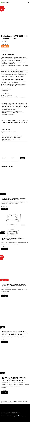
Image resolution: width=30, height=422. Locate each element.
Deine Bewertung (6, 139)
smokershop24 (4, 401)
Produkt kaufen (5, 46)
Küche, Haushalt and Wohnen (19, 382)
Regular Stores (14, 122)
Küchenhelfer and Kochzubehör (7, 384)
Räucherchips (24, 336)
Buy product (4, 208)
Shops (20, 122)
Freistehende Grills (4, 202)
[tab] (4, 51)
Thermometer (6, 291)
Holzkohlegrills (25, 202)
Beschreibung (4, 51)
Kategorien (8, 122)
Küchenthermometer (17, 384)
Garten (21, 120)
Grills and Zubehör (17, 202)
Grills (13, 202)
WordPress (9, 416)
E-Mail (12, 158)
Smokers (25, 122)
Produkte (10, 401)
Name (3, 158)
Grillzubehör (14, 289)
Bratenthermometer (4, 382)
